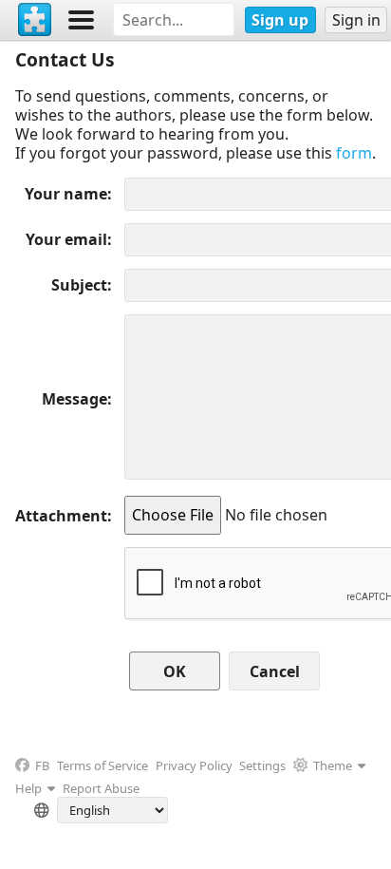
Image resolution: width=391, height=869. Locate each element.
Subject (79, 284)
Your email (66, 239)
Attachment (61, 515)
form (354, 152)
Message (74, 398)
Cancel (275, 671)
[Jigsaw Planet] (35, 20)
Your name (66, 193)
